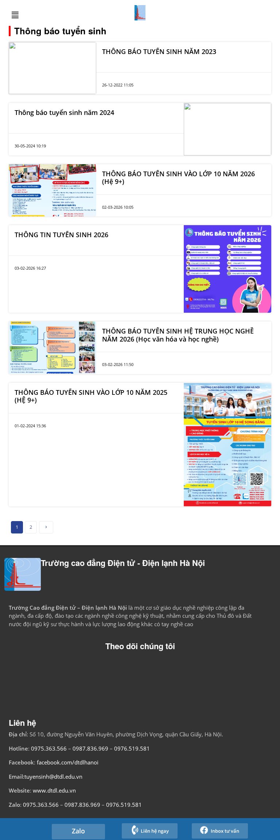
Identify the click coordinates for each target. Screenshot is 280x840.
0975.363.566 (49, 748)
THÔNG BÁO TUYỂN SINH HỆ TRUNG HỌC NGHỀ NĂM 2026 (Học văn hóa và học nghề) (178, 335)
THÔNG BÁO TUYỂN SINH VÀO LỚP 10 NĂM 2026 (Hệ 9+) (178, 177)
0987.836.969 (91, 748)
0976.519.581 (132, 748)
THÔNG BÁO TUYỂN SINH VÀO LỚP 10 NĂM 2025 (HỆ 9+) (91, 396)
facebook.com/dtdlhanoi (67, 762)
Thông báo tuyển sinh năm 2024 (64, 112)
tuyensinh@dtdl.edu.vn (53, 776)
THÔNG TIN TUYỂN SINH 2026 (61, 234)
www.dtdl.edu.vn (54, 790)
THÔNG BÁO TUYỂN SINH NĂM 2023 (159, 51)
